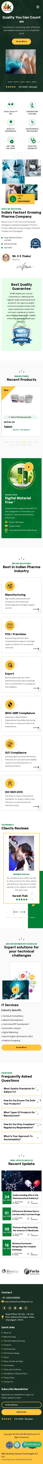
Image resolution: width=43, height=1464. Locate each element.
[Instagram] (9, 1308)
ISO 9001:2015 (14, 792)
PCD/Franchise (9, 1349)
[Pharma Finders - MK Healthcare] (26, 1308)
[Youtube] (20, 1308)
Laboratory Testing (32, 113)
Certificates (9, 1365)
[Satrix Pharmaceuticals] (21, 411)
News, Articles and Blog (13, 1361)
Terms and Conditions (12, 1369)
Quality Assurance (10, 130)
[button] (8, 917)
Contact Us (8, 1382)
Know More (21, 46)
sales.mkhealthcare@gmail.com (18, 1302)
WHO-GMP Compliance (20, 713)
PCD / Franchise (15, 634)
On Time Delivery (10, 148)
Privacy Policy (9, 1378)
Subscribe (21, 1412)
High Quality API (11, 113)
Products (7, 1345)
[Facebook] (4, 1308)
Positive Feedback (32, 148)
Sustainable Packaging (32, 130)
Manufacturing (15, 595)
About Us (7, 1333)
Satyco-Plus (10, 422)
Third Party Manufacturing (14, 1341)
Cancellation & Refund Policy (15, 1374)
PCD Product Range (11, 1353)
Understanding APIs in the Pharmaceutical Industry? (25, 1196)
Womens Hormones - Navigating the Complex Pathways (24, 1247)
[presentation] (14, 912)
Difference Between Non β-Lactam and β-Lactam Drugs (26, 1213)
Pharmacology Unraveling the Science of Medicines (25, 1229)
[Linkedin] (15, 1308)
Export (9, 674)
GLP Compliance (16, 753)
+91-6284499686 (10, 1298)
